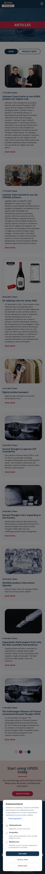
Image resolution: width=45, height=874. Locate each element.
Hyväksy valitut (22, 859)
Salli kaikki (22, 854)
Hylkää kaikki (22, 866)
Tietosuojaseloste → (15, 819)
